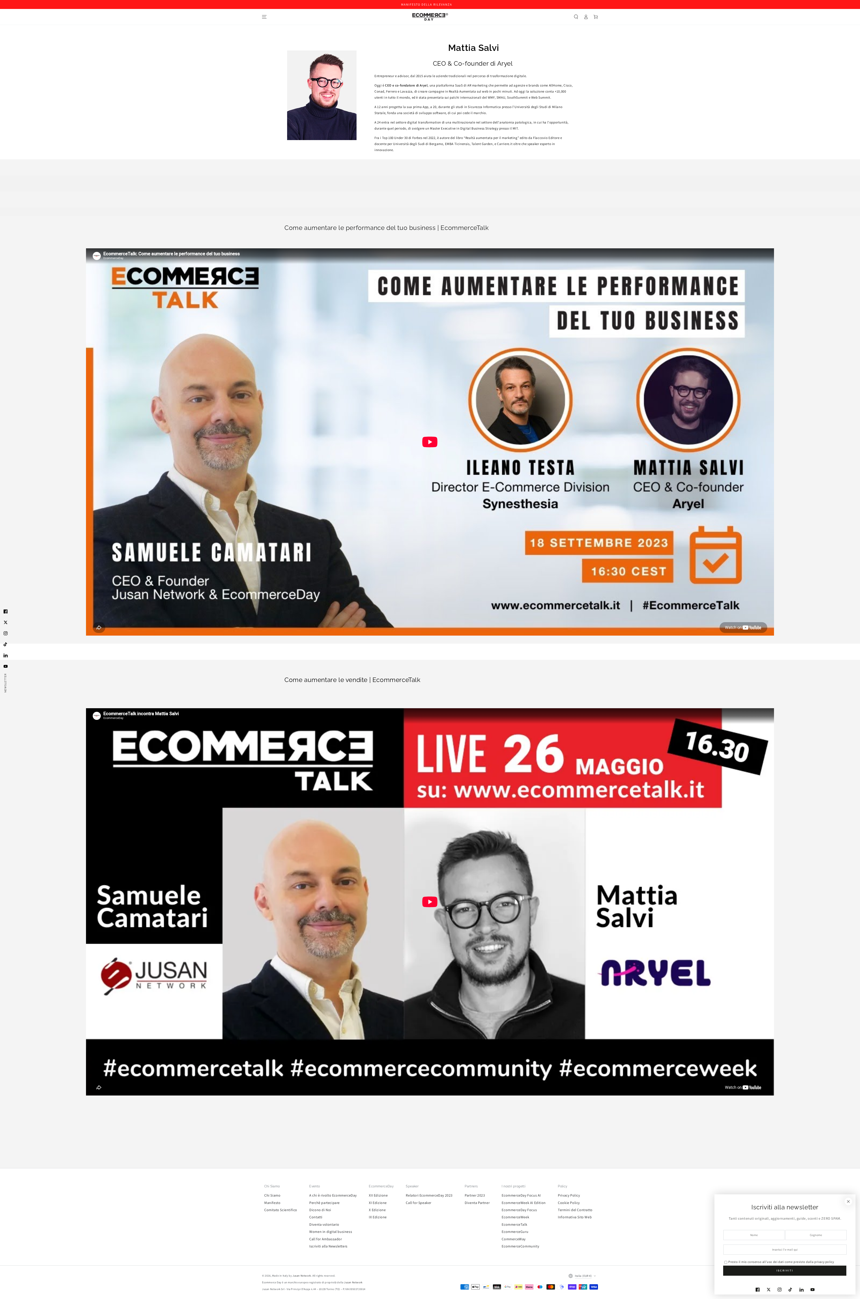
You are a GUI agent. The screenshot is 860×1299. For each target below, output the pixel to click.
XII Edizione (378, 1195)
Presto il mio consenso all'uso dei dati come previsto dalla (781, 1262)
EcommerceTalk (514, 1224)
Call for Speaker (418, 1202)
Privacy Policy (569, 1195)
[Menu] (264, 17)
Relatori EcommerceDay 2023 (429, 1195)
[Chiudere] (848, 1201)
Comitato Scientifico (280, 1210)
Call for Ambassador (325, 1239)
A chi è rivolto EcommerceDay (333, 1195)
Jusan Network (301, 1275)
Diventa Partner (477, 1202)
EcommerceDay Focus (519, 1210)
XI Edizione (378, 1202)
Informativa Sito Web (575, 1217)
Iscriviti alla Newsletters (328, 1246)
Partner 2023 (475, 1195)
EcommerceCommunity (520, 1246)
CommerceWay (514, 1239)
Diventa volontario (324, 1224)
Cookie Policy (569, 1202)
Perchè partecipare (324, 1202)
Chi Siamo (272, 1195)
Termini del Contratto (575, 1210)
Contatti (315, 1217)
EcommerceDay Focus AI (521, 1195)
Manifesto (272, 1202)
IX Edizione (378, 1217)
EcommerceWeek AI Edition (524, 1202)
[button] (576, 17)
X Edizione (377, 1210)
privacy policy (824, 1262)
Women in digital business (330, 1231)
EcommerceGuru (515, 1231)
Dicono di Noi (320, 1210)
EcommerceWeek (515, 1217)
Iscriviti (784, 1270)
